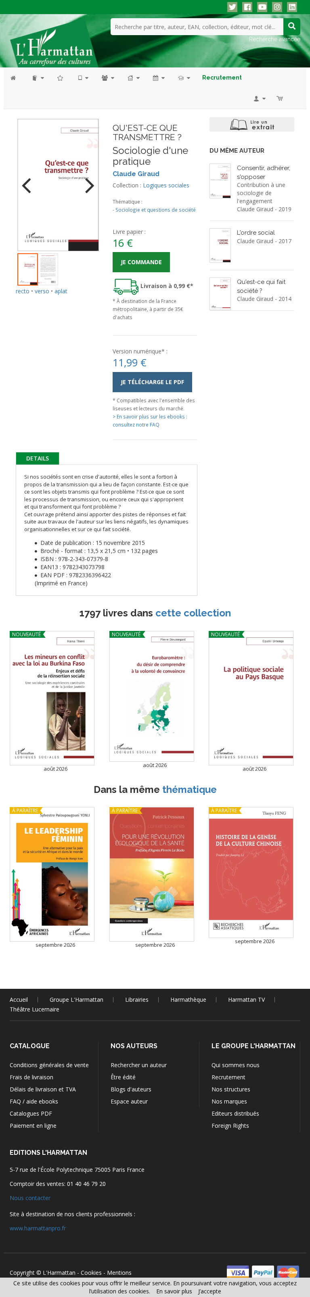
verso (42, 291)
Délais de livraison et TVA (43, 1089)
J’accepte (209, 1291)
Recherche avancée (274, 39)
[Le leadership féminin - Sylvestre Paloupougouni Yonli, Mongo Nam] (52, 874)
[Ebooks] (82, 77)
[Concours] (183, 77)
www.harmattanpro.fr (38, 1228)
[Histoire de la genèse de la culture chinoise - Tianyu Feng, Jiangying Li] (251, 872)
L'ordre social (256, 232)
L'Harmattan (59, 1272)
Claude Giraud (136, 174)
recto (22, 291)
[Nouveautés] (60, 77)
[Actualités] (158, 77)
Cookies (91, 1272)
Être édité (123, 1077)
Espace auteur (129, 1101)
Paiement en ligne (33, 1125)
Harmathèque (188, 999)
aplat (60, 291)
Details (37, 458)
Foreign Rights (230, 1125)
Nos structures (231, 1089)
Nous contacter (30, 1198)
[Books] (37, 77)
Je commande (141, 262)
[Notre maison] (133, 77)
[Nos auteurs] (107, 77)
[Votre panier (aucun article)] (280, 98)
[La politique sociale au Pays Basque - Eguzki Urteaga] (251, 698)
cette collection (193, 613)
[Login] (259, 98)
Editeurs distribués (235, 1113)
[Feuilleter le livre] (251, 124)
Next (87, 180)
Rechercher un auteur (139, 1065)
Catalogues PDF (31, 1113)
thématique (189, 789)
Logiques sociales (166, 185)
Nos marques (229, 1101)
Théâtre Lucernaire (34, 1009)
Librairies (137, 999)
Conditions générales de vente (49, 1065)
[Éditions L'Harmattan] (54, 42)
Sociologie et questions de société (155, 209)
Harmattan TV (246, 999)
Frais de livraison (31, 1077)
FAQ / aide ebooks (34, 1101)
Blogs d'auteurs (131, 1089)
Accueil (19, 999)
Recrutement (228, 1077)
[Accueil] (17, 77)
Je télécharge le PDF (152, 382)
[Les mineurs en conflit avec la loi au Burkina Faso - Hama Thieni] (52, 698)
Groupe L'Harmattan (76, 999)
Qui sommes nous (236, 1065)
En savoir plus (174, 1291)
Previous (29, 180)
